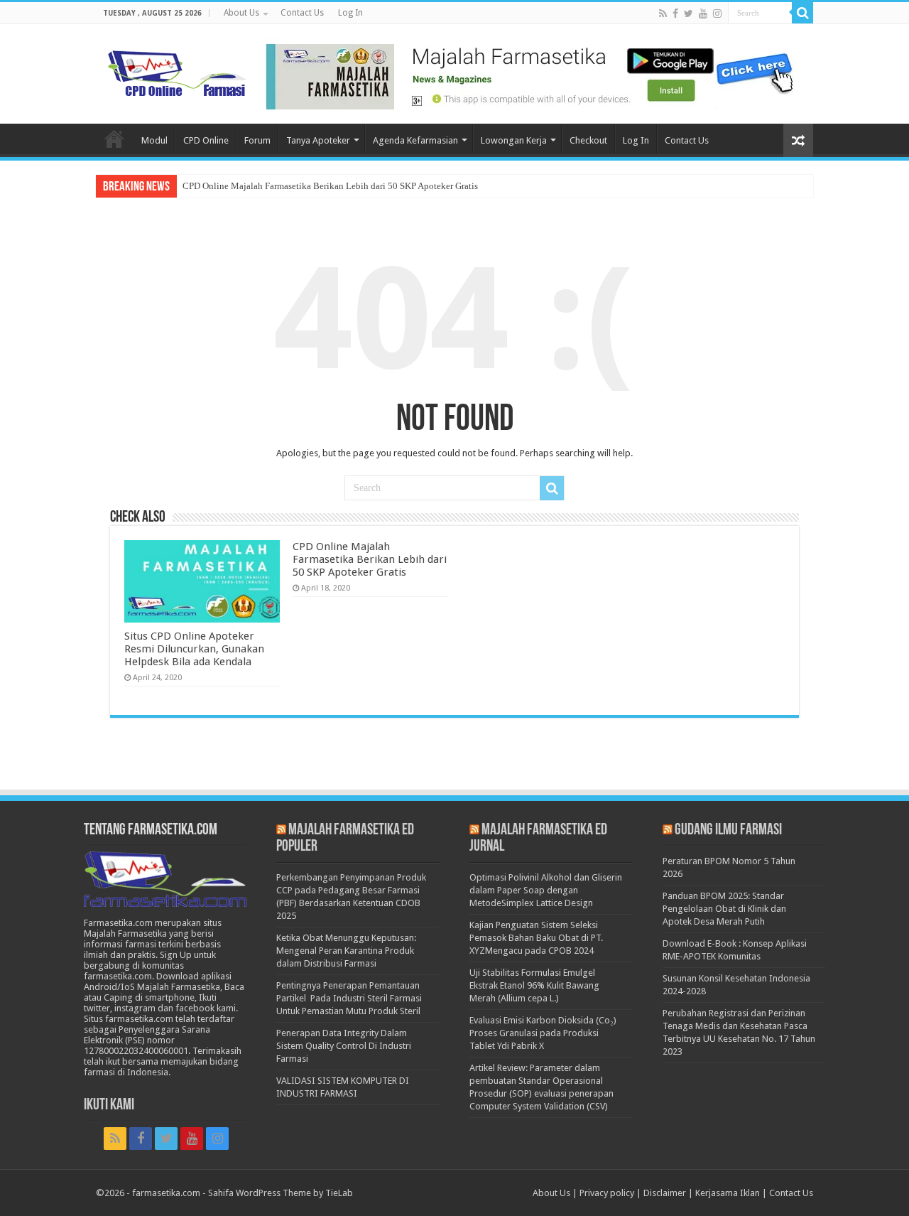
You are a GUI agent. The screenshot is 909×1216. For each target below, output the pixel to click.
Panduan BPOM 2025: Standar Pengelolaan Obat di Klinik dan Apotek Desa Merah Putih (724, 909)
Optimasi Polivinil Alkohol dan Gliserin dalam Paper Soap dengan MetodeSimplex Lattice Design (545, 890)
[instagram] (717, 13)
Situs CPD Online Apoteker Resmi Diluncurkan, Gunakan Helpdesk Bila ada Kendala (194, 649)
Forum (257, 140)
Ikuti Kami (109, 1105)
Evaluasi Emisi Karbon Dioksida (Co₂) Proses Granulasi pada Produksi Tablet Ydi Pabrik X (542, 1033)
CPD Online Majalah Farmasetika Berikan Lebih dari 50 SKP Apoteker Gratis (330, 186)
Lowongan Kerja (514, 140)
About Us (241, 13)
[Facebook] (675, 13)
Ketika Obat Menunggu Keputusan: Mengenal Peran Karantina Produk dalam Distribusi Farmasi (346, 950)
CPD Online (206, 140)
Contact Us (302, 13)
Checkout (588, 140)
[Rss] (663, 13)
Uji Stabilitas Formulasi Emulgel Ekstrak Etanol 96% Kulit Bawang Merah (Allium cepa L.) (534, 985)
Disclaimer (664, 1193)
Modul (154, 140)
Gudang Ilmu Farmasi (728, 830)
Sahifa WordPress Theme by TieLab (280, 1193)
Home (114, 139)
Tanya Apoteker (318, 140)
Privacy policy (606, 1193)
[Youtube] (703, 13)
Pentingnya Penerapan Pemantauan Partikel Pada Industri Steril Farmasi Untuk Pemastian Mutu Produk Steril (349, 998)
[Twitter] (688, 13)
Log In (350, 13)
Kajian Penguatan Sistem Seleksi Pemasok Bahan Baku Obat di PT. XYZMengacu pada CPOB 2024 (536, 938)
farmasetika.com (166, 1193)
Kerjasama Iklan (727, 1193)
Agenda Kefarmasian (415, 140)
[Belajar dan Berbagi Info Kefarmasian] (177, 72)
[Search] (802, 12)
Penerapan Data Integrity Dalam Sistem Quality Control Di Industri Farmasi (343, 1046)
